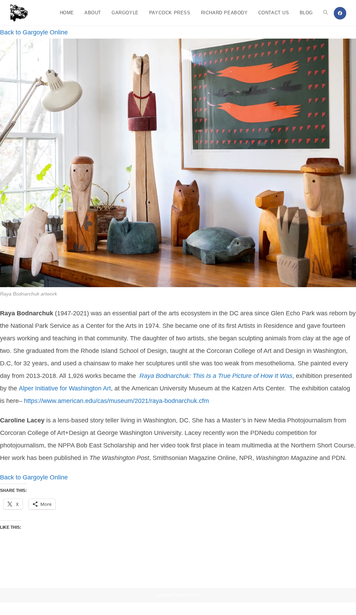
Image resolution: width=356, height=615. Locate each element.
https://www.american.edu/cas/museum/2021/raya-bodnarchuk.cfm (116, 400)
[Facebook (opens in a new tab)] (340, 13)
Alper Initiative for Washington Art (65, 388)
